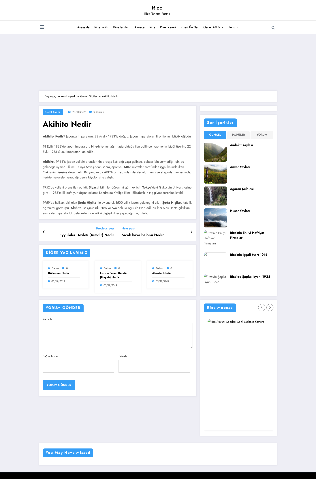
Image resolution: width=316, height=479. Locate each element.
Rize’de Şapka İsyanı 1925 (250, 276)
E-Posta (122, 356)
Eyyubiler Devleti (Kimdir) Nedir (86, 235)
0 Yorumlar (99, 112)
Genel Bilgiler (52, 112)
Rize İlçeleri (168, 27)
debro (55, 268)
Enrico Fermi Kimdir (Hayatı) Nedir (113, 275)
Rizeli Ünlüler (190, 27)
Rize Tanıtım (121, 27)
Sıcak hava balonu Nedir (143, 235)
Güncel (215, 135)
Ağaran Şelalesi (242, 188)
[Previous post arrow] (44, 232)
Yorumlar (48, 319)
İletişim (233, 27)
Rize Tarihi (101, 27)
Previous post (105, 228)
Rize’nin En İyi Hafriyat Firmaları (247, 235)
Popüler (238, 135)
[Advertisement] (158, 61)
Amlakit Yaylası (241, 145)
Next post (128, 228)
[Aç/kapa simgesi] (42, 27)
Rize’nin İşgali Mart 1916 (249, 254)
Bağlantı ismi (50, 356)
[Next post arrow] (192, 232)
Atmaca (139, 27)
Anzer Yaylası (240, 167)
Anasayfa (83, 27)
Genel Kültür (211, 27)
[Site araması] (273, 27)
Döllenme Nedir (58, 273)
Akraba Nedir (161, 273)
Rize (157, 8)
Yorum (262, 135)
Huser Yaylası (240, 210)
